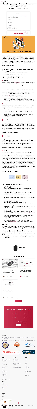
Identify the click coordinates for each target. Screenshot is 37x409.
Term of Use (29, 405)
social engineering (17, 82)
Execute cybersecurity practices (9, 208)
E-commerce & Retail (4, 360)
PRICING (3, 396)
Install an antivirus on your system (9, 200)
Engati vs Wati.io (27, 370)
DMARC (9, 194)
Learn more (6, 405)
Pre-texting (10, 22)
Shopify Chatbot (4, 378)
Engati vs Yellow (27, 367)
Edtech (3, 363)
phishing (8, 95)
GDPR (26, 405)
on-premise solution (30, 236)
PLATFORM (14, 357)
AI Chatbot (3, 375)
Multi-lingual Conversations (17, 367)
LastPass (16, 189)
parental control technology (29, 212)
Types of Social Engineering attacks (12, 17)
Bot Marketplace (27, 376)
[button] (34, 1)
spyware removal (13, 221)
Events (3, 384)
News (2, 387)
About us (3, 383)
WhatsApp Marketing (4, 372)
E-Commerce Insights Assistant (6, 379)
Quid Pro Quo (10, 23)
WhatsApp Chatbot (4, 371)
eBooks (26, 363)
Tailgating (9, 25)
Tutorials (26, 374)
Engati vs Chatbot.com (28, 371)
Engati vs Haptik (27, 368)
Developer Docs (27, 375)
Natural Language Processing (17, 363)
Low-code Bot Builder (16, 360)
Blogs (25, 360)
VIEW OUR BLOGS (18, 301)
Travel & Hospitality (4, 364)
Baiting (9, 20)
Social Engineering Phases (11, 27)
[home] (4, 2)
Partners (3, 388)
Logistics (3, 368)
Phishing (9, 19)
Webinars (26, 364)
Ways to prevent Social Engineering (12, 28)
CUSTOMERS (3, 393)
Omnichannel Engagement (5, 376)
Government (3, 367)
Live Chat (14, 364)
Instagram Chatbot (4, 374)
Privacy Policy (32, 405)
